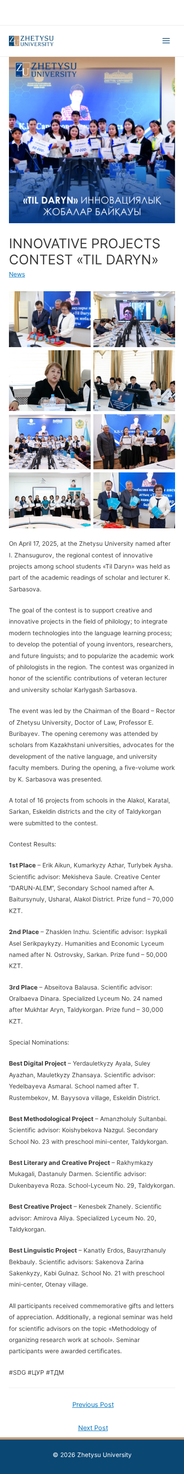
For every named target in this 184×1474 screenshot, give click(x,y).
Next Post (93, 1428)
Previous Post (93, 1405)
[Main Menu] (166, 41)
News (17, 274)
